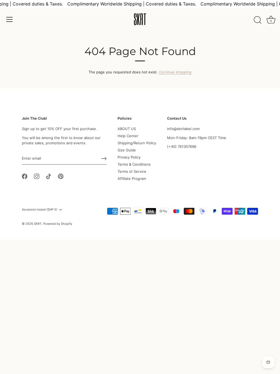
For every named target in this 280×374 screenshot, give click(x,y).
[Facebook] (24, 176)
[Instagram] (36, 176)
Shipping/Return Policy (137, 143)
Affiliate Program (132, 178)
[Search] (258, 20)
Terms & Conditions (134, 164)
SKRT (38, 224)
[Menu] (10, 19)
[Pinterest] (60, 176)
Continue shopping (175, 72)
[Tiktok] (48, 176)
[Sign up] (104, 158)
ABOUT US (127, 128)
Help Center (128, 136)
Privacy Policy (129, 157)
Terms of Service (132, 171)
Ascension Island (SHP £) (39, 209)
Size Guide (127, 150)
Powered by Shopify (57, 224)
